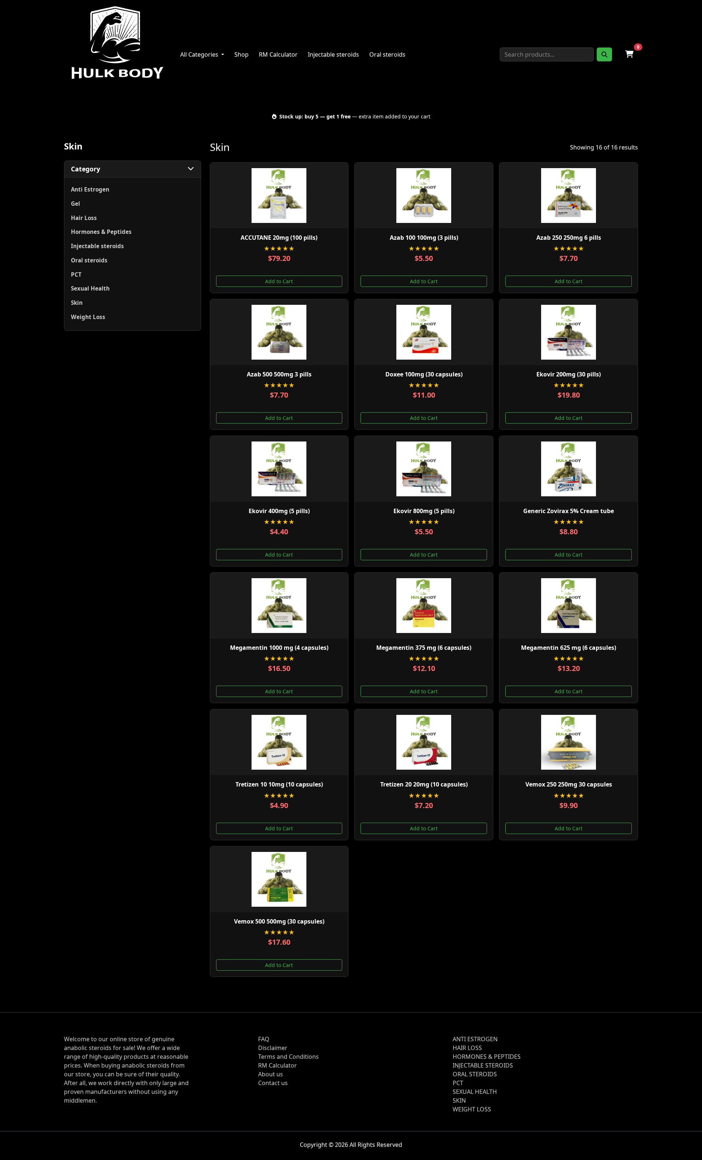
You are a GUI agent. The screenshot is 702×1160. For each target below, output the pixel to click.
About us (270, 1074)
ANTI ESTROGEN (475, 1039)
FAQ (263, 1039)
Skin (77, 302)
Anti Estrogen (90, 189)
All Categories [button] (200, 54)
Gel (75, 203)
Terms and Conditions (288, 1057)
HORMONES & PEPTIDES (487, 1057)
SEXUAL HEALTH (475, 1092)
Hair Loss (84, 217)
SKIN (459, 1100)
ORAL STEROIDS (475, 1074)
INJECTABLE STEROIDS (483, 1065)
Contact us (273, 1083)
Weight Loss (88, 317)
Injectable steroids (333, 54)
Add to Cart (279, 281)
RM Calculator (278, 54)
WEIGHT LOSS (472, 1109)
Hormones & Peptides (101, 231)
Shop (241, 54)
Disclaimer (272, 1048)
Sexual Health (90, 288)
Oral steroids (387, 54)
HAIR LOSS (467, 1048)
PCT (76, 274)
